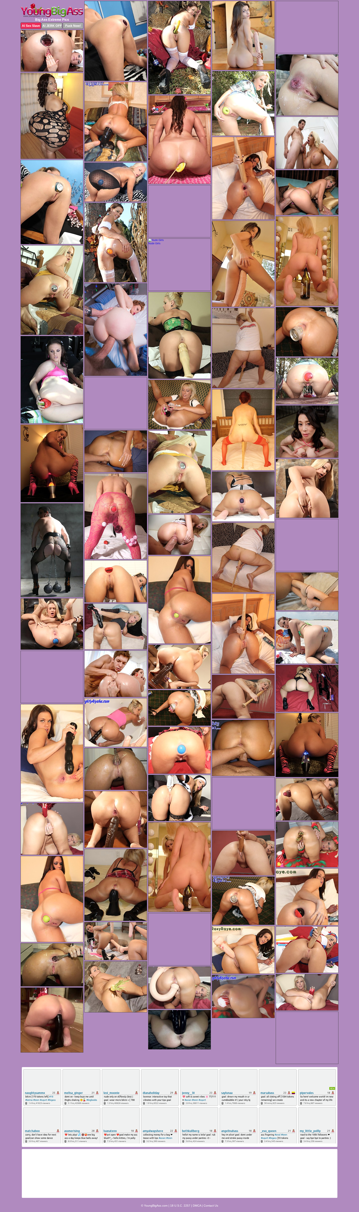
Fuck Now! (73, 25)
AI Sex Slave (31, 25)
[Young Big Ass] (52, 10)
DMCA (197, 1205)
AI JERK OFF (52, 25)
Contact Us (211, 1205)
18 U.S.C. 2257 (180, 1205)
